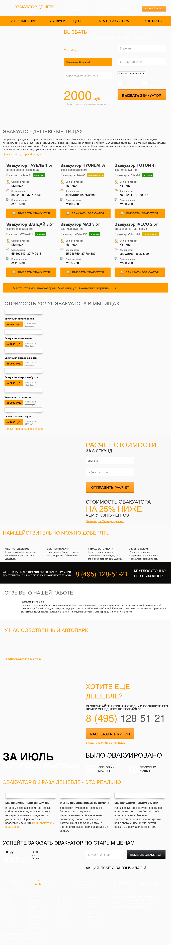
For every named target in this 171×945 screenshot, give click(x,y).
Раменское (94, 903)
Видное (31, 903)
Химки (91, 913)
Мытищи (62, 920)
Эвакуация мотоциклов (18, 338)
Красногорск (64, 903)
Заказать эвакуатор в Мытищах (105, 742)
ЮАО (10, 913)
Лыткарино (63, 913)
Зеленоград (33, 923)
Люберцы (62, 916)
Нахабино (62, 923)
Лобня (60, 910)
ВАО (9, 906)
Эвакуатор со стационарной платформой (135, 896)
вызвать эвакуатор (33, 213)
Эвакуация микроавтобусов (21, 377)
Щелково (92, 916)
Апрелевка (33, 896)
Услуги (58, 21)
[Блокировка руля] (144, 83)
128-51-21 (125, 717)
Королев (62, 896)
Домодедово (34, 916)
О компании (25, 21)
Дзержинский (34, 910)
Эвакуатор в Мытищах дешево (24, 429)
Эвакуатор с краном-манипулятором (133, 903)
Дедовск (31, 906)
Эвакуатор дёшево (34, 7)
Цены (78, 21)
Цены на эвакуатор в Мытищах (22, 154)
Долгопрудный (35, 913)
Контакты (153, 21)
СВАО (10, 903)
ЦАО (9, 896)
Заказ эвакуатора (113, 21)
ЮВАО (10, 910)
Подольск (93, 900)
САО (9, 900)
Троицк (91, 910)
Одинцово (93, 896)
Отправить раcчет (110, 487)
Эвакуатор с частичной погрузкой (131, 906)
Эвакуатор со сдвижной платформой (133, 900)
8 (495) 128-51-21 (119, 8)
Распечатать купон (110, 733)
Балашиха (33, 900)
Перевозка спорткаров (18, 416)
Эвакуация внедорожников (21, 357)
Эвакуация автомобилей (19, 318)
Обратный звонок (154, 8)
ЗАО (9, 920)
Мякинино (62, 906)
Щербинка (93, 920)
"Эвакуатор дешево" (14, 933)
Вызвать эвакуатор (141, 95)
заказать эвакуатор (88, 213)
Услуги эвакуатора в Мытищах (23, 659)
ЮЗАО (10, 916)
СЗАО (10, 923)
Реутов (91, 906)
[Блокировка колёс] (120, 83)
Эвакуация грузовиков (18, 396)
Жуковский (33, 920)
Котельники (63, 900)
